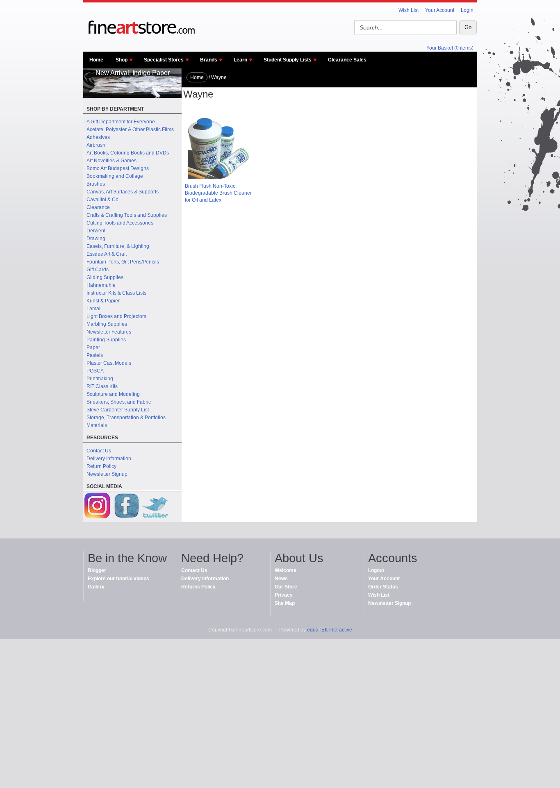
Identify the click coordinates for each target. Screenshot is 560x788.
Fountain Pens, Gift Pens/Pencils (123, 262)
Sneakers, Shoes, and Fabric (119, 402)
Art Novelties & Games (112, 161)
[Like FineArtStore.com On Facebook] (126, 506)
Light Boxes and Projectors (116, 316)
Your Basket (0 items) (449, 48)
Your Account (439, 10)
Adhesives (98, 137)
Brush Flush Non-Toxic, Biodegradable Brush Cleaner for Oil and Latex (218, 193)
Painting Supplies (106, 340)
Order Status (383, 587)
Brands (208, 60)
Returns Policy (198, 587)
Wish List (408, 10)
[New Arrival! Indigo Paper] (132, 96)
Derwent (96, 231)
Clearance (98, 207)
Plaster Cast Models (109, 363)
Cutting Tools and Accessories (120, 223)
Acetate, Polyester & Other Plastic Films (130, 129)
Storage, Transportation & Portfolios (126, 417)
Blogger (97, 570)
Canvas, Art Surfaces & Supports (123, 192)
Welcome (285, 570)
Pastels (95, 355)
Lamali (94, 308)
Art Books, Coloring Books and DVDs (128, 153)
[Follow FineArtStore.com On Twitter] (155, 506)
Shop (121, 60)
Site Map (285, 603)
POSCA (95, 371)
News (281, 578)
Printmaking (100, 379)
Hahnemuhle (101, 285)
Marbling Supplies (107, 324)
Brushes (96, 184)
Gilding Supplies (105, 277)
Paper (93, 347)
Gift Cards (98, 270)
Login (467, 10)
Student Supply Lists (288, 60)
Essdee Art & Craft (107, 254)
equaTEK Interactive (329, 630)
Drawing (96, 238)
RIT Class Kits (102, 386)
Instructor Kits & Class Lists (116, 293)
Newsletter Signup (107, 474)
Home (96, 60)
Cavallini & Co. (103, 199)
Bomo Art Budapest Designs (118, 168)
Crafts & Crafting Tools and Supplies (127, 215)
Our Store (286, 587)
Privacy (284, 595)
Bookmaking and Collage (115, 176)
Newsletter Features (109, 332)
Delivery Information (109, 458)
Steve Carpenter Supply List (118, 410)
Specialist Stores (164, 60)
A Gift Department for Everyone (121, 122)
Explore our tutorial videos (118, 578)
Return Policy (101, 466)
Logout (376, 570)
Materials (97, 425)
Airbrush (96, 145)
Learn (240, 60)
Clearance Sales (347, 60)
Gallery (96, 587)
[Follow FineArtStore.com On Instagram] (97, 506)
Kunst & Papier (103, 301)
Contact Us (99, 451)
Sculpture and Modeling (113, 394)
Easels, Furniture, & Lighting (118, 246)
